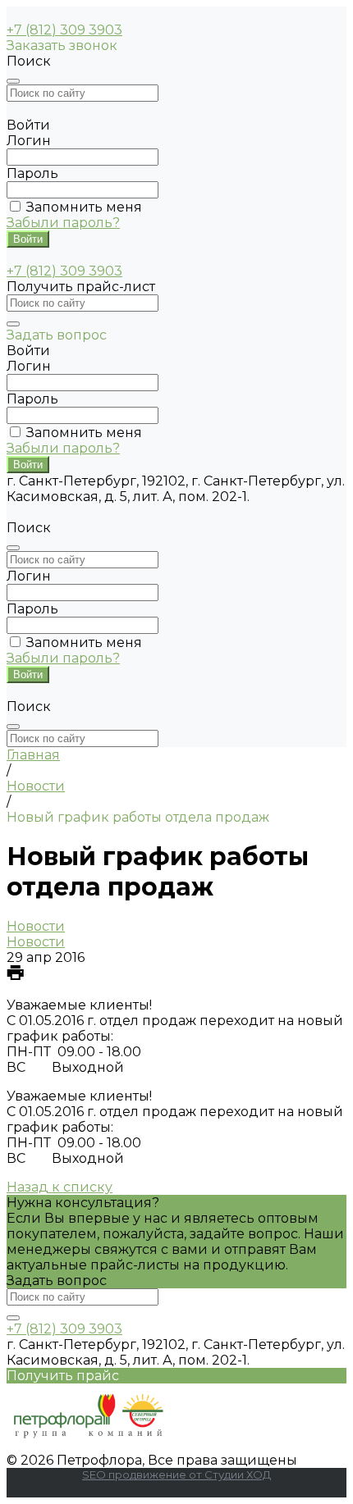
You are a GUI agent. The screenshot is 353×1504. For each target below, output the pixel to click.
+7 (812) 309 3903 (64, 30)
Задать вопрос (57, 1280)
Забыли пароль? (63, 222)
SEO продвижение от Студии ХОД (176, 1474)
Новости (36, 926)
